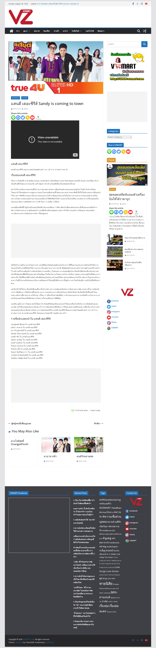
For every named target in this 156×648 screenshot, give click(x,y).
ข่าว (18, 31)
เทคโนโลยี (90, 31)
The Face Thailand (114, 575)
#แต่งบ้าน (111, 550)
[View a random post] (144, 31)
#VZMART (105, 507)
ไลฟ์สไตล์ (75, 31)
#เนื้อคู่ (102, 550)
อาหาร (65, 31)
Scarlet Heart (103, 575)
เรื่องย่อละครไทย (111, 612)
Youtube (114, 317)
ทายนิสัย (105, 583)
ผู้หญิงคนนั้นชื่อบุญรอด (21, 423)
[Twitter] (23, 117)
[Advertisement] (56, 241)
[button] (28, 31)
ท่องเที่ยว (46, 31)
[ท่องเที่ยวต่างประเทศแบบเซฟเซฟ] (115, 252)
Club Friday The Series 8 (109, 564)
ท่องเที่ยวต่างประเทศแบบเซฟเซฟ (134, 250)
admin (26, 109)
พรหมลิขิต (106, 588)
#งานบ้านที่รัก (114, 521)
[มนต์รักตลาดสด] (88, 438)
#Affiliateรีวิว (105, 503)
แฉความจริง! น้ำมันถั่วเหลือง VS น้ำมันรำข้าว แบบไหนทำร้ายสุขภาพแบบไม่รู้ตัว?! (84, 511)
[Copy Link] (27, 117)
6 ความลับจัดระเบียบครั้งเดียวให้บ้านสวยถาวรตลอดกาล (58, 4)
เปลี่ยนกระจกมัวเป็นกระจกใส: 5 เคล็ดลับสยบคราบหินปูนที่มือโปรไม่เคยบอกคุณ (84, 539)
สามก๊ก (56, 31)
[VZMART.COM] (11, 31)
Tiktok (114, 322)
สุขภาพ (36, 31)
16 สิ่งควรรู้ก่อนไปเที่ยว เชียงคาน (133, 263)
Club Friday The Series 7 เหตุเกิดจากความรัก (110, 561)
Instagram (115, 311)
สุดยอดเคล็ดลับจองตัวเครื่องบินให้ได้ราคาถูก (127, 196)
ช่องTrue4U (15, 98)
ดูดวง (25, 31)
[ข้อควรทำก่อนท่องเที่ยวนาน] (115, 239)
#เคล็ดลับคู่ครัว (112, 546)
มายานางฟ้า (50, 456)
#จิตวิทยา (103, 526)
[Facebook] (18, 117)
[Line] (13, 117)
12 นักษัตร (112, 554)
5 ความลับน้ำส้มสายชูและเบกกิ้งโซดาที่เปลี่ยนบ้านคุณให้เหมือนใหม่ (84, 579)
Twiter (114, 306)
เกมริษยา (110, 601)
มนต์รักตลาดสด (85, 456)
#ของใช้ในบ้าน (107, 512)
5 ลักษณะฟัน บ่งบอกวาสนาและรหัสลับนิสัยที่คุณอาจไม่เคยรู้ (83, 624)
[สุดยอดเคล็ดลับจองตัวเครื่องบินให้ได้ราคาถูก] (127, 175)
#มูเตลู (107, 538)
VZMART (114, 327)
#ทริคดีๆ (105, 530)
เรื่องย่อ (104, 606)
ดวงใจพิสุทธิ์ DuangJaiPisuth (19, 442)
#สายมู (102, 546)
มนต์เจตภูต (107, 593)
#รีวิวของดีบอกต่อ (112, 542)
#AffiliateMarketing (110, 499)
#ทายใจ (112, 530)
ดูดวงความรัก (110, 578)
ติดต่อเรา (101, 31)
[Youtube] (32, 117)
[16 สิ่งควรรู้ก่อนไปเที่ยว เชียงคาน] (115, 265)
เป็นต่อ (115, 601)
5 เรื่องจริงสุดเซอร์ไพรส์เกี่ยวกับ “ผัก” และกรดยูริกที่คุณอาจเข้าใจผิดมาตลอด (84, 605)
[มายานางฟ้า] (55, 438)
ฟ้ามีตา (97, 423)
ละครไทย (24, 98)
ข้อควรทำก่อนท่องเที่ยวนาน (135, 238)
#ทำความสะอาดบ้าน (107, 534)
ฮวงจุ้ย (105, 601)
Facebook (115, 301)
